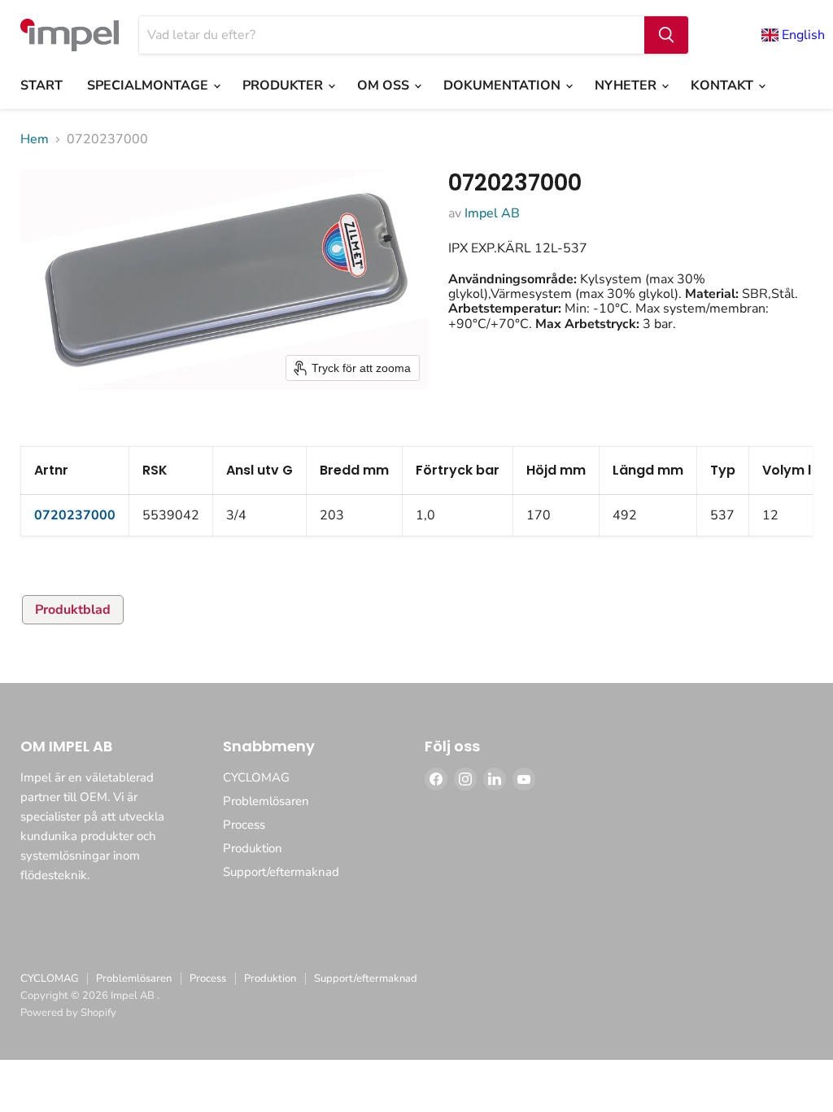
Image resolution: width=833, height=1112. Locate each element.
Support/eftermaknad (281, 872)
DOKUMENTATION (503, 85)
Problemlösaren (266, 801)
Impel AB (492, 213)
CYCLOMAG (256, 777)
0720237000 (75, 515)
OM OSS (384, 85)
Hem (34, 139)
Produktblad (73, 610)
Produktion (252, 848)
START (41, 85)
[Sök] (666, 35)
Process (244, 824)
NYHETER (627, 85)
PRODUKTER (284, 85)
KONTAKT (724, 85)
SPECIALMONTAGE (149, 85)
